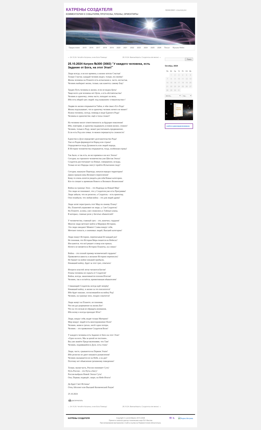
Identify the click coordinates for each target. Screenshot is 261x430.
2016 (91, 47)
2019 (112, 47)
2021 (125, 47)
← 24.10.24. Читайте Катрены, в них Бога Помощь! (87, 57)
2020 (118, 47)
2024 (146, 47)
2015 (84, 47)
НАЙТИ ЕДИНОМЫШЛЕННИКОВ (178, 126)
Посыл (167, 47)
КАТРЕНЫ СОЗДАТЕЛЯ (79, 418)
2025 (152, 47)
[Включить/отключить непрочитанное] (170, 418)
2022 (132, 47)
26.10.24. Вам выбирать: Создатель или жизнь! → (141, 57)
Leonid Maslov (130, 418)
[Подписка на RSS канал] (175, 418)
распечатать (77, 400)
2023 (139, 47)
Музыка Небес (178, 47)
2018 (105, 47)
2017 (98, 47)
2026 (159, 47)
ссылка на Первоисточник (140, 423)
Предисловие (74, 47)
